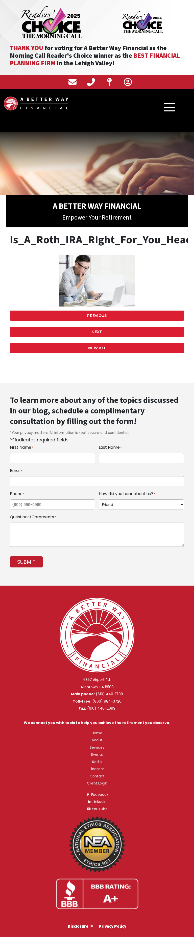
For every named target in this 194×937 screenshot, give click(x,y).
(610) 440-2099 (101, 708)
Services (97, 747)
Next (97, 331)
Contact (97, 776)
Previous (97, 315)
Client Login (97, 783)
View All (97, 348)
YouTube (99, 808)
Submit (26, 561)
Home (97, 733)
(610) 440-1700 (109, 694)
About (97, 740)
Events (97, 754)
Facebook (99, 794)
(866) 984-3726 (107, 701)
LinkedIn (99, 801)
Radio (97, 761)
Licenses (97, 768)
